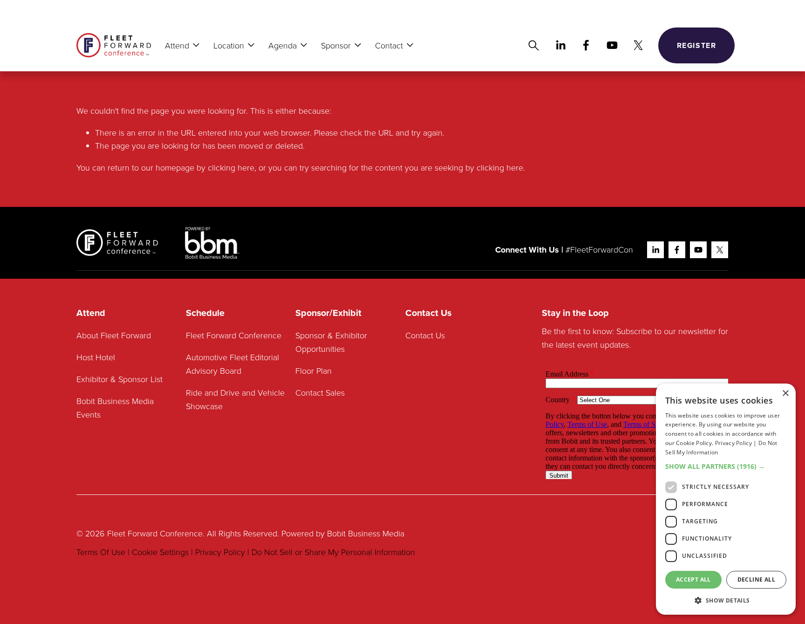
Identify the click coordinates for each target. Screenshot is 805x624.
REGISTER (696, 45)
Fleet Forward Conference (233, 335)
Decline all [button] (756, 579)
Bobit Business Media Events (116, 407)
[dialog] (726, 499)
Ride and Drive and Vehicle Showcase (235, 399)
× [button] (785, 393)
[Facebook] (586, 45)
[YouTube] (612, 45)
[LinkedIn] (560, 45)
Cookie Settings (160, 551)
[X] (638, 45)
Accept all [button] (693, 579)
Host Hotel (95, 357)
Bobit (336, 533)
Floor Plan (313, 370)
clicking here (231, 167)
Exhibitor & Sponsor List (119, 378)
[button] (725, 466)
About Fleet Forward (113, 335)
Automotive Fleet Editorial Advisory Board (232, 363)
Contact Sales (320, 392)
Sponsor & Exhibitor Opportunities (331, 341)
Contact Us (425, 335)
